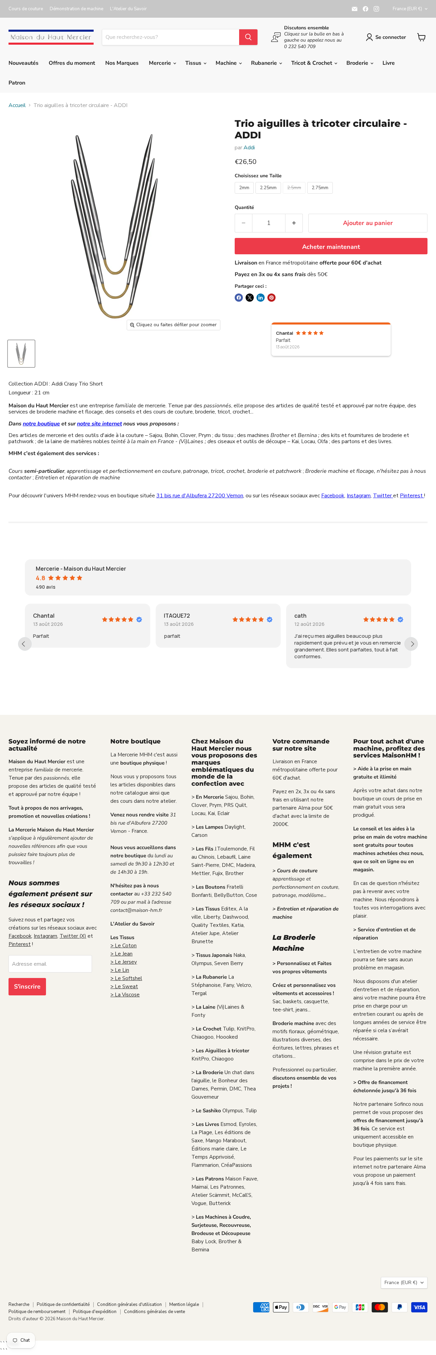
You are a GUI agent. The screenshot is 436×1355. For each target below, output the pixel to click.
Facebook (332, 495)
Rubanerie (264, 63)
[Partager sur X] (250, 297)
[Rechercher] (248, 37)
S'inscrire (27, 986)
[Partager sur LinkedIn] (260, 297)
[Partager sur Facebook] (239, 297)
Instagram (359, 495)
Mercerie (160, 63)
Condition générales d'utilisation (129, 1304)
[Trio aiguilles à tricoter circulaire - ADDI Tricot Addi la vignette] (21, 353)
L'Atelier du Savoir (128, 9)
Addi (249, 147)
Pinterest (412, 495)
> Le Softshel (126, 978)
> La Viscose (125, 994)
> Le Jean (121, 953)
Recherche (19, 1304)
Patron (17, 83)
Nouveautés (23, 63)
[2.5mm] (295, 195)
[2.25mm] (269, 195)
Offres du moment (72, 63)
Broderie (358, 63)
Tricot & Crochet (312, 63)
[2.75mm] (320, 195)
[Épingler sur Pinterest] (271, 297)
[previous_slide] (25, 644)
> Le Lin (119, 970)
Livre (389, 63)
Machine (227, 63)
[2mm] (245, 195)
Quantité (244, 207)
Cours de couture (26, 9)
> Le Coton (123, 945)
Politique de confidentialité (63, 1304)
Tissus (194, 63)
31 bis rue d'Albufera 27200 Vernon (199, 495)
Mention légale (184, 1304)
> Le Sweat (124, 986)
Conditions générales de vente (154, 1312)
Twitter (383, 495)
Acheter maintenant (331, 247)
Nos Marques (122, 63)
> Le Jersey (123, 962)
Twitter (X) (73, 936)
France (407, 9)
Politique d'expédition (94, 1312)
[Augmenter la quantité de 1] (294, 223)
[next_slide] (411, 644)
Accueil (17, 105)
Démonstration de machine (76, 9)
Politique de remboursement (37, 1312)
